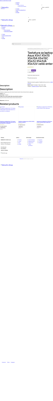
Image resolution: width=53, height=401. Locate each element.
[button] (31, 72)
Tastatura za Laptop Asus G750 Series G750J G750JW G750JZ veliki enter (44, 122)
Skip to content (3, 0)
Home (29, 48)
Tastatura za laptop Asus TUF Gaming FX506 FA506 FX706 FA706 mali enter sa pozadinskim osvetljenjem (8, 122)
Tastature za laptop (33, 48)
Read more (3, 127)
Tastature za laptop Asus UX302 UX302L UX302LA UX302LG (26, 122)
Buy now (33, 70)
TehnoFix (21, 158)
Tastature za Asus (40, 48)
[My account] (41, 8)
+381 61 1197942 (4, 150)
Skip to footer (8, 0)
